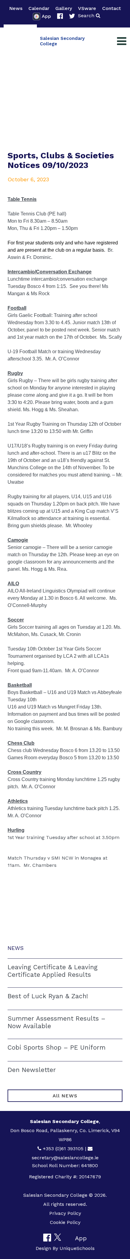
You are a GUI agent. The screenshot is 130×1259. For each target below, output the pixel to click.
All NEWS (65, 1096)
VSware (87, 8)
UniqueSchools (77, 1248)
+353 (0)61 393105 (63, 1148)
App (46, 16)
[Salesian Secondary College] (20, 41)
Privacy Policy (65, 1213)
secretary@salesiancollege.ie (65, 1158)
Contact (111, 8)
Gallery (63, 8)
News (15, 8)
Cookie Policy (65, 1222)
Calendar (38, 8)
